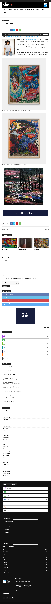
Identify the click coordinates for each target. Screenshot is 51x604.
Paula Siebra (46, 230)
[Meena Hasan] (41, 243)
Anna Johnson (6, 439)
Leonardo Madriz (6, 471)
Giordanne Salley (6, 451)
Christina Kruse (6, 448)
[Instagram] (44, 1)
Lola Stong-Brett (6, 417)
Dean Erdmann (6, 464)
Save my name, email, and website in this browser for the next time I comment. (20, 278)
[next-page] (5, 252)
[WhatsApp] (20, 30)
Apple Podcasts (10, 36)
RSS (24, 36)
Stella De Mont (6, 455)
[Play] (4, 34)
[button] (46, 15)
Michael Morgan (5, 249)
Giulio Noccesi (6, 435)
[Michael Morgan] (9, 243)
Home (3, 18)
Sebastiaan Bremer (7, 468)
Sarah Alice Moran (6, 453)
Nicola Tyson (5, 446)
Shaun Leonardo (6, 426)
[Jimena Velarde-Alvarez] (25, 243)
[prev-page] (3, 252)
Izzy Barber (5, 428)
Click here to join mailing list (32, 36)
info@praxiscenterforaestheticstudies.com (23, 591)
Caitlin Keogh (5, 419)
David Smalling (6, 460)
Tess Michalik (5, 457)
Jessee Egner (6, 444)
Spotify (16, 36)
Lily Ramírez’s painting (31, 39)
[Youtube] (48, 1)
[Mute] (43, 34)
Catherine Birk (6, 462)
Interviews (7, 18)
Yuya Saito (5, 424)
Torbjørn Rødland (6, 473)
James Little (4, 230)
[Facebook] (42, 1)
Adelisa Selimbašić (7, 433)
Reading (10, 366)
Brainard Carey (6, 26)
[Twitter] (46, 1)
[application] (25, 34)
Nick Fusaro (5, 430)
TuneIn (20, 36)
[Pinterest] (17, 30)
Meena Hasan (36, 249)
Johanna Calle (6, 437)
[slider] (46, 34)
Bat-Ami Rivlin (6, 442)
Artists (11, 18)
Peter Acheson (6, 421)
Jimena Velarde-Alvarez (22, 249)
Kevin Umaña (5, 475)
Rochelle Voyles (6, 466)
